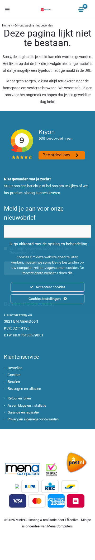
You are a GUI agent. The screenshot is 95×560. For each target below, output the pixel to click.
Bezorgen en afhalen (24, 388)
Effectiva (71, 520)
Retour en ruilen (19, 398)
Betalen (14, 382)
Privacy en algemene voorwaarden (33, 419)
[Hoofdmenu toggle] (7, 9)
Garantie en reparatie (23, 412)
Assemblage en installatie (27, 405)
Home (6, 25)
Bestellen (15, 368)
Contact (14, 375)
